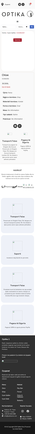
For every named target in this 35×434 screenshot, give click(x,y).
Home (4, 33)
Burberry (20, 400)
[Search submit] (32, 27)
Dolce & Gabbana (20, 396)
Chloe (5, 75)
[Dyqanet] (2, 4)
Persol (19, 392)
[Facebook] (19, 4)
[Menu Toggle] (17, 21)
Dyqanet (7, 4)
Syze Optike (11, 33)
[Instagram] (23, 4)
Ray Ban (20, 388)
